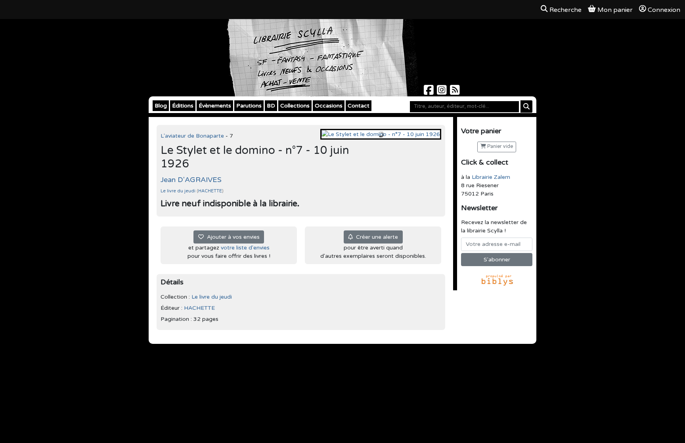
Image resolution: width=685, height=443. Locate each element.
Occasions (328, 105)
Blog (161, 105)
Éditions (182, 105)
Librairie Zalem (491, 177)
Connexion (664, 10)
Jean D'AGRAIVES (191, 179)
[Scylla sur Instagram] (442, 92)
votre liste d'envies (245, 247)
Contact (358, 105)
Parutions (249, 105)
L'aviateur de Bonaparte (193, 135)
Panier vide (499, 147)
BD (271, 105)
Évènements (215, 105)
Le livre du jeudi (179, 191)
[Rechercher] (526, 106)
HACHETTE (210, 191)
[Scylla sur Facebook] (429, 92)
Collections (295, 105)
